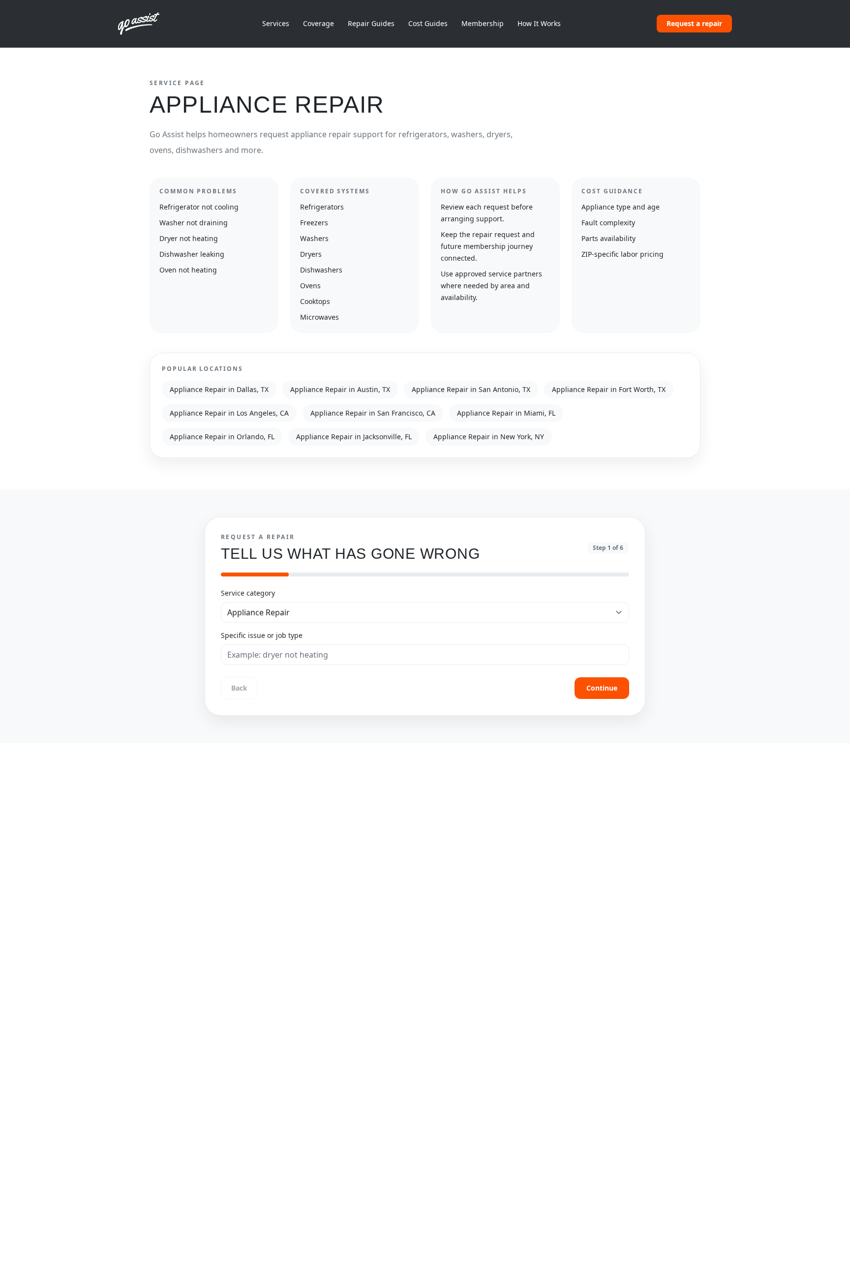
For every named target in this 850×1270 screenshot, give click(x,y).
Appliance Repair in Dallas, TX (219, 389)
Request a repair (694, 23)
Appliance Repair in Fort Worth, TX (609, 389)
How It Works (539, 23)
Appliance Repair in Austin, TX (340, 389)
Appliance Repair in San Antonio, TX (471, 389)
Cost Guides (428, 23)
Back (239, 688)
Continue (601, 688)
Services (275, 23)
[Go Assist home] (142, 23)
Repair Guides (371, 23)
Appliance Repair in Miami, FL (506, 413)
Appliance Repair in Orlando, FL (222, 436)
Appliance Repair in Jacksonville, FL (354, 436)
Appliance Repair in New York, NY (488, 436)
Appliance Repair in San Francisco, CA (372, 413)
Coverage (318, 23)
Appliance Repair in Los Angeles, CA (229, 413)
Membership (482, 23)
